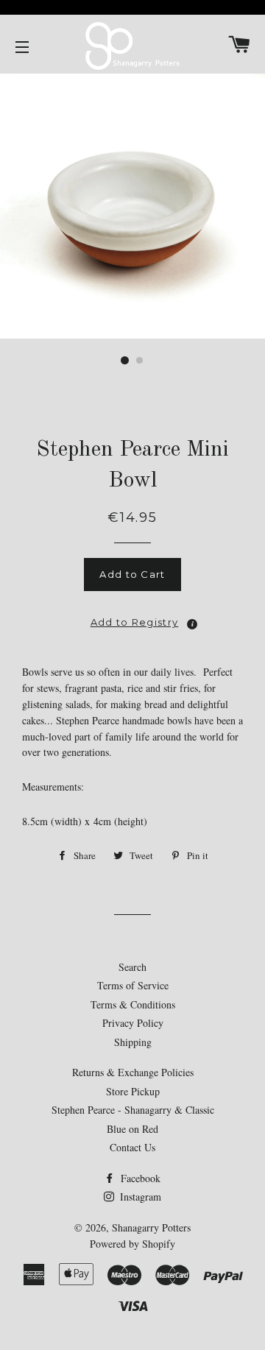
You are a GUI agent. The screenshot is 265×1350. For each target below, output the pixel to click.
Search (132, 967)
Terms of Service (133, 985)
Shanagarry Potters (151, 1227)
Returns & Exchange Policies (133, 1072)
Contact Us (132, 1147)
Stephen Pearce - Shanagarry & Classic (133, 1110)
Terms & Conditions (133, 1004)
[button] (132, 618)
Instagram (139, 1197)
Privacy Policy (132, 1023)
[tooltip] (192, 624)
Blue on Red (132, 1129)
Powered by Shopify (132, 1244)
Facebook (139, 1178)
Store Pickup (133, 1091)
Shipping (133, 1042)
